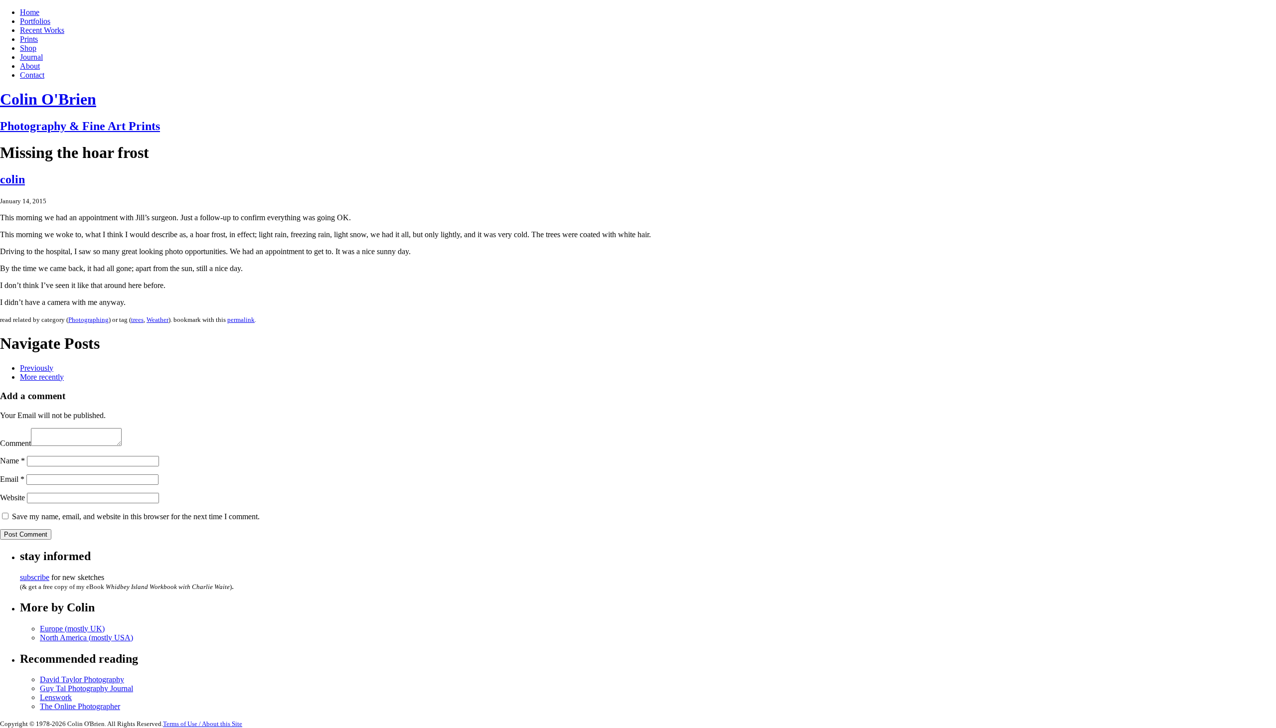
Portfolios (35, 21)
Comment (15, 443)
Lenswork (56, 697)
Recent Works (42, 30)
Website (12, 497)
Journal (31, 57)
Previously (36, 368)
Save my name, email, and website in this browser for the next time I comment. (136, 516)
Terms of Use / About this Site (202, 724)
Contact (32, 75)
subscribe (34, 577)
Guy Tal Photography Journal (86, 688)
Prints (29, 39)
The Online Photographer (80, 706)
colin (12, 179)
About (30, 66)
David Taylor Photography (82, 679)
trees (137, 319)
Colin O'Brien (48, 99)
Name (12, 460)
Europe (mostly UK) (72, 628)
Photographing (88, 319)
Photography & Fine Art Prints (80, 126)
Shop (28, 48)
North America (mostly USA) (86, 637)
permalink (241, 319)
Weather (157, 319)
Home (29, 12)
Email (12, 479)
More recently (42, 377)
